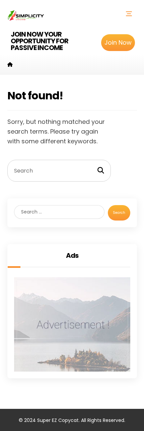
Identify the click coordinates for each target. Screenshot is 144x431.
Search (119, 212)
